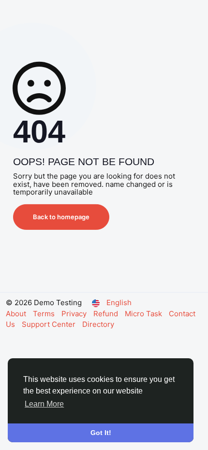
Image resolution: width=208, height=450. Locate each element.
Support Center (49, 324)
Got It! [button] (100, 432)
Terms (45, 313)
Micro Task (144, 313)
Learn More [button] (44, 404)
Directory (98, 324)
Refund (106, 313)
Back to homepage (61, 217)
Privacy (75, 313)
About (17, 313)
